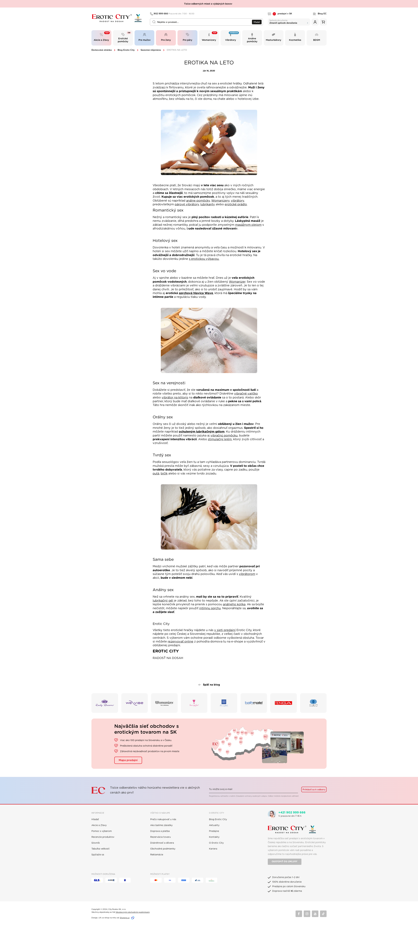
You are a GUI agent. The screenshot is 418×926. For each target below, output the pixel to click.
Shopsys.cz (124, 918)
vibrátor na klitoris (175, 397)
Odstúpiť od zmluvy (284, 862)
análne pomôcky (198, 200)
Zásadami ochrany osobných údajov (251, 796)
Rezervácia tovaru (160, 837)
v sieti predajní (225, 630)
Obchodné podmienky (162, 849)
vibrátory (237, 200)
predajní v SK (282, 14)
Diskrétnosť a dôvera (162, 843)
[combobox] (206, 22)
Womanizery (220, 200)
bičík (164, 473)
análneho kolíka (234, 604)
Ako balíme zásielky (161, 825)
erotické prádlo (236, 204)
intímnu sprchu (210, 608)
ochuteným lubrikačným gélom (202, 431)
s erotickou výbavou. (204, 259)
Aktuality (214, 825)
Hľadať (257, 22)
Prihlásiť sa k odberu (314, 789)
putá (156, 473)
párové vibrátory (187, 204)
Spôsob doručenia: (283, 21)
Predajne (214, 831)
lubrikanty (207, 204)
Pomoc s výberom (101, 831)
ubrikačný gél (163, 600)
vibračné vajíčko (246, 393)
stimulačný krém (220, 439)
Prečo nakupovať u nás (163, 819)
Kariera (213, 849)
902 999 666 (174, 14)
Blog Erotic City (126, 50)
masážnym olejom (248, 224)
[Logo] (118, 18)
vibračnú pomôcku (224, 435)
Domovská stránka (101, 50)
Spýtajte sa (97, 855)
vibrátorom (247, 574)
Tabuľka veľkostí (100, 849)
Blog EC (322, 14)
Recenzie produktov (102, 837)
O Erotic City (216, 843)
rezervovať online (180, 641)
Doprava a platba (160, 831)
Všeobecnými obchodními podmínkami (133, 912)
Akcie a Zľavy (99, 825)
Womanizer (237, 281)
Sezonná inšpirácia (151, 50)
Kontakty (214, 837)
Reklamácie (156, 855)
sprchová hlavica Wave (196, 293)
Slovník (95, 843)
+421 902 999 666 (291, 812)
